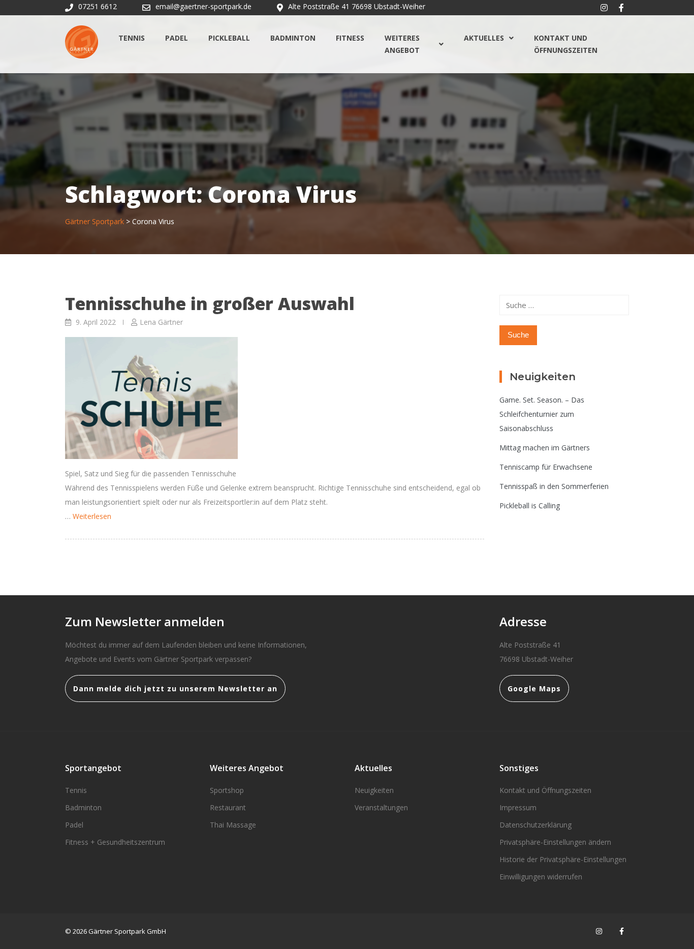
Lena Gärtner (161, 322)
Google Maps (534, 688)
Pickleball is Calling (529, 505)
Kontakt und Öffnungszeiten (565, 44)
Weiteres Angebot (402, 44)
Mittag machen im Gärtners (544, 447)
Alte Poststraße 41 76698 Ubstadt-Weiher (356, 6)
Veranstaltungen (381, 807)
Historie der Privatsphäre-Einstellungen (562, 859)
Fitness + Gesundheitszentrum (115, 842)
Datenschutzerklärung (535, 825)
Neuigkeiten (374, 790)
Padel (176, 38)
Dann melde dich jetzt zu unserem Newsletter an (175, 688)
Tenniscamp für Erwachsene (545, 467)
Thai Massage (233, 825)
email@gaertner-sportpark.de (203, 6)
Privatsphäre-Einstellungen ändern (555, 842)
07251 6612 (97, 6)
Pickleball (229, 38)
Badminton (293, 38)
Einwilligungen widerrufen (540, 876)
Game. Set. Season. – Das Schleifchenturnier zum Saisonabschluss (541, 414)
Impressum (518, 807)
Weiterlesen (92, 516)
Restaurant (228, 807)
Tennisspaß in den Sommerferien (554, 486)
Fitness (350, 38)
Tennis (131, 38)
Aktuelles (484, 38)
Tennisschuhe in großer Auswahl (210, 303)
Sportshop (227, 790)
